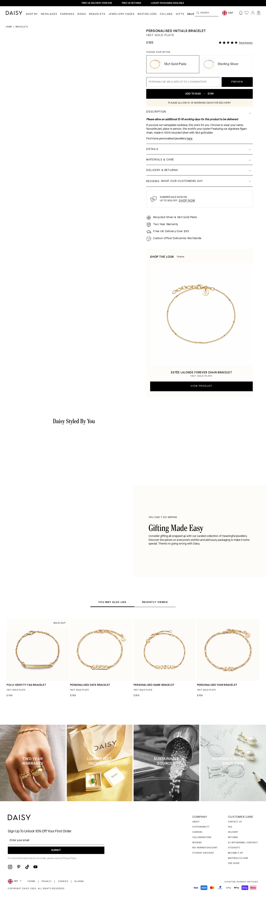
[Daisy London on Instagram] (10, 866)
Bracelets (97, 14)
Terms (31, 881)
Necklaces (49, 14)
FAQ (230, 827)
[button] (258, 13)
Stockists (234, 848)
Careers (197, 832)
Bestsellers (147, 14)
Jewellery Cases (121, 14)
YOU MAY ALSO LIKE (112, 602)
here (189, 138)
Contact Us (235, 822)
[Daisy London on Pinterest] (18, 866)
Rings (82, 14)
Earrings (67, 14)
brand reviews (246, 43)
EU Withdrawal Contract (243, 843)
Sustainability (201, 827)
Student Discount (203, 853)
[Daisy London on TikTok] (27, 866)
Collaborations (201, 837)
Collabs (166, 14)
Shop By (32, 14)
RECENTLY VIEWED (155, 602)
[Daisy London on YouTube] (35, 866)
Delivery (233, 832)
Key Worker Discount (205, 848)
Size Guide (234, 863)
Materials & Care (238, 858)
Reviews (197, 843)
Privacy (47, 881)
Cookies (63, 881)
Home (9, 27)
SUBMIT (56, 850)
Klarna (79, 881)
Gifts (180, 14)
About (196, 822)
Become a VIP (235, 853)
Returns (233, 837)
